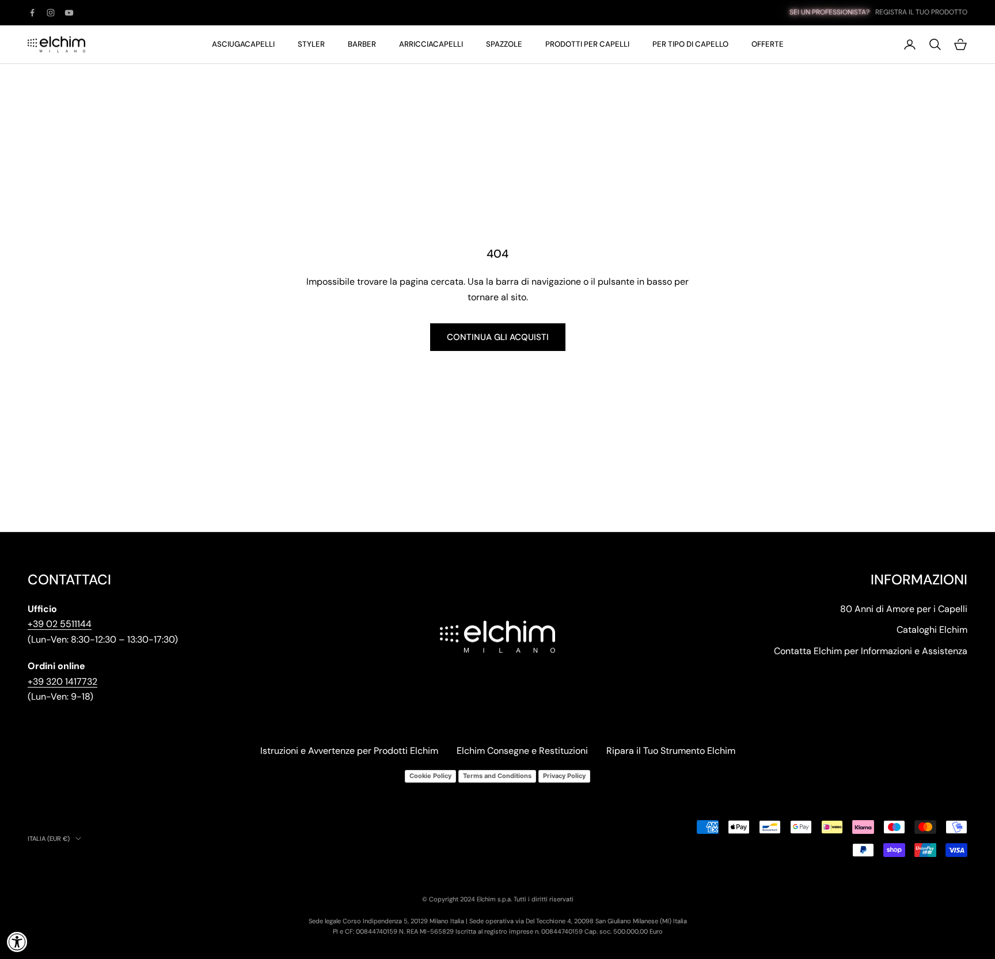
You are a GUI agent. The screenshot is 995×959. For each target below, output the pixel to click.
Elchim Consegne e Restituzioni (522, 751)
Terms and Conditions (497, 776)
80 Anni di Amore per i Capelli (903, 609)
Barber (362, 44)
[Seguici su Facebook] (32, 12)
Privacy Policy (564, 776)
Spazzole (504, 44)
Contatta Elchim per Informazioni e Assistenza (870, 651)
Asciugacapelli (243, 44)
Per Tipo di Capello (690, 44)
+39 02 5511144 (60, 624)
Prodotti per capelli (587, 44)
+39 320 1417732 (62, 681)
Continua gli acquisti (498, 337)
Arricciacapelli (431, 44)
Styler (311, 44)
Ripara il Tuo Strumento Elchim (670, 751)
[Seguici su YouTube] (69, 12)
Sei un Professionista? (829, 12)
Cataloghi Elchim (932, 630)
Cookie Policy (430, 776)
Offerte (767, 44)
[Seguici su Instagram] (50, 12)
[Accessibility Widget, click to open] (17, 941)
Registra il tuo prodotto (921, 12)
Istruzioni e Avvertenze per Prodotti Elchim (349, 751)
